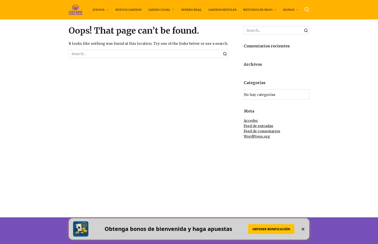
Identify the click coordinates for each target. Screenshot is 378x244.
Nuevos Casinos (128, 9)
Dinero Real (191, 9)
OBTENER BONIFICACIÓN (271, 229)
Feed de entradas (258, 126)
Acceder (251, 120)
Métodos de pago (258, 9)
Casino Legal (159, 9)
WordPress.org (257, 136)
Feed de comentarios (262, 131)
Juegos (98, 9)
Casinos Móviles (222, 9)
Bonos (288, 9)
